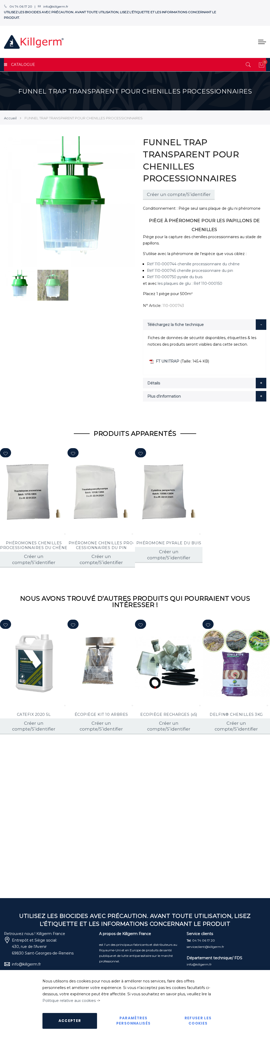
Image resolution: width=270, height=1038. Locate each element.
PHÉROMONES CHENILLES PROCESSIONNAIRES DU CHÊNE (34, 545)
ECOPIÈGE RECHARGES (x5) (168, 714)
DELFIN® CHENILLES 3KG (236, 714)
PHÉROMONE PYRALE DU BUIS (168, 543)
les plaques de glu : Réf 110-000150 (190, 283)
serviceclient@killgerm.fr (205, 947)
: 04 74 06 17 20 (201, 940)
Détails (153, 383)
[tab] (204, 324)
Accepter (70, 1020)
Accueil (10, 118)
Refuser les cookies (198, 1021)
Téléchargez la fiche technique (175, 324)
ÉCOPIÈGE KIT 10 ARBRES (101, 714)
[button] (5, 452)
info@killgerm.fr (26, 964)
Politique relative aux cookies (69, 1000)
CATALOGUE (23, 64)
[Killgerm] (34, 42)
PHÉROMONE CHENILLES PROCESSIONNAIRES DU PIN (101, 545)
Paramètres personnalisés (133, 1021)
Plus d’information (164, 396)
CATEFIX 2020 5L (34, 714)
